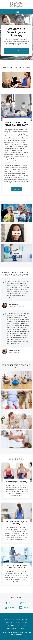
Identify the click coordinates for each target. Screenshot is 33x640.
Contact (22, 628)
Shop (25, 622)
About (25, 619)
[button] (16, 80)
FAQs (24, 625)
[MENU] (16, 11)
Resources (11, 628)
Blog (18, 622)
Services (16, 619)
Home (7, 619)
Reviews (9, 622)
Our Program (13, 625)
